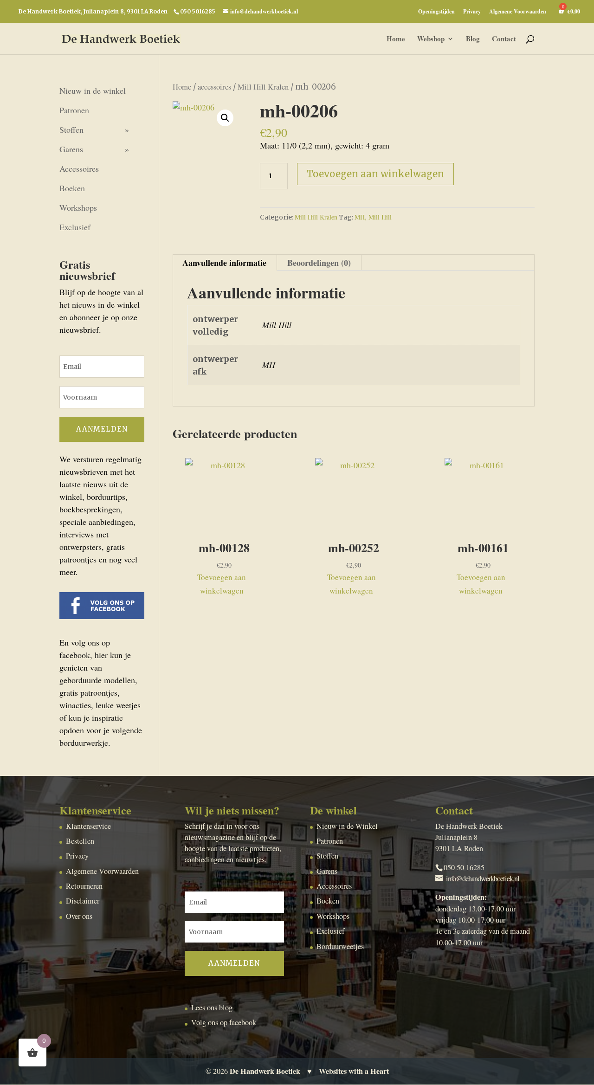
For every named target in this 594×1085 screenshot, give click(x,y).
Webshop (431, 39)
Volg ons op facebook (223, 1022)
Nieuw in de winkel (92, 90)
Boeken (72, 188)
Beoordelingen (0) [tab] (319, 263)
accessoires (214, 87)
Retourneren (84, 886)
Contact (504, 39)
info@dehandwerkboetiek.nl (482, 878)
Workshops (78, 207)
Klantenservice (88, 826)
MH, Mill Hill (373, 217)
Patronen (74, 110)
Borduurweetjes (340, 946)
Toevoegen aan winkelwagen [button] (221, 584)
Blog (473, 39)
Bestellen (80, 841)
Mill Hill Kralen (263, 87)
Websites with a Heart (354, 1071)
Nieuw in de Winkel (347, 826)
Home (396, 39)
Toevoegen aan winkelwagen (375, 174)
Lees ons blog (211, 1007)
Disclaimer (82, 901)
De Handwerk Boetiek (265, 1071)
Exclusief (74, 226)
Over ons (79, 916)
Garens (71, 149)
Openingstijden (436, 12)
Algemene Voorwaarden (517, 12)
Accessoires (79, 168)
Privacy (472, 12)
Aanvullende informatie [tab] (224, 263)
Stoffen (71, 129)
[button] (225, 118)
